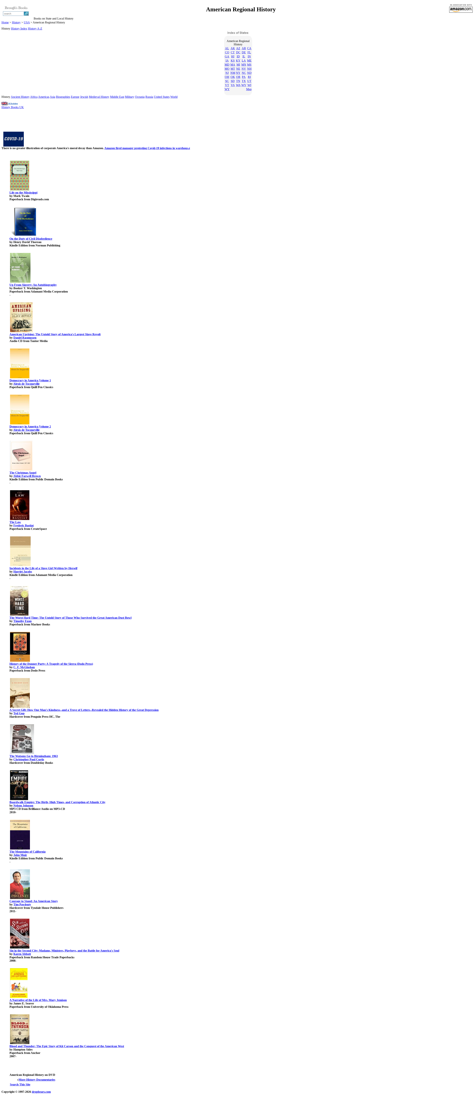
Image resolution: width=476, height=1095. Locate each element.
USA (27, 22)
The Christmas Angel (22, 472)
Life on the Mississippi (23, 192)
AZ (238, 48)
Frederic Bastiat (23, 525)
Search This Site (20, 1084)
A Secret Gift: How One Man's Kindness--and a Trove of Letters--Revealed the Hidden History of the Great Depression (84, 710)
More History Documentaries (37, 1079)
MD (227, 64)
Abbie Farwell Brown (27, 476)
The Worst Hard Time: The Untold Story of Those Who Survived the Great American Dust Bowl (70, 617)
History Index (19, 28)
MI (238, 64)
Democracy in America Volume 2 (30, 426)
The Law (15, 522)
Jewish (84, 96)
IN (249, 56)
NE (238, 68)
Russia (149, 96)
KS (233, 60)
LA (244, 60)
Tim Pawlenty (22, 904)
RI (249, 76)
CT (233, 52)
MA (232, 64)
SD (233, 81)
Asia (52, 96)
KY (238, 60)
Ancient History (20, 96)
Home (5, 22)
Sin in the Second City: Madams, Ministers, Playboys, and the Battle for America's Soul (64, 950)
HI (232, 56)
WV (243, 85)
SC (227, 81)
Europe (75, 96)
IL (243, 56)
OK (233, 76)
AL (227, 48)
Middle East (117, 96)
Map (249, 89)
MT (233, 68)
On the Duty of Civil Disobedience (30, 238)
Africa (34, 96)
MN (243, 64)
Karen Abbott (22, 954)
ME (249, 60)
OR (238, 76)
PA (244, 76)
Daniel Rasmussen (24, 337)
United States (162, 96)
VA (233, 85)
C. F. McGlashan (24, 667)
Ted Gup (19, 713)
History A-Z (35, 28)
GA (227, 56)
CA (249, 48)
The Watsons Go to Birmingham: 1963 (33, 756)
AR (244, 48)
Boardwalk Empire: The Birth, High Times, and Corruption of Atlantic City (57, 802)
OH (227, 76)
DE (244, 52)
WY (227, 89)
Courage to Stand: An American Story (33, 901)
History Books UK (12, 107)
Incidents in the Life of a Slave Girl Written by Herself (43, 568)
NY (238, 72)
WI (249, 85)
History (16, 22)
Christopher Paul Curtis (28, 759)
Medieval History (99, 96)
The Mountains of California (27, 851)
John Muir (20, 855)
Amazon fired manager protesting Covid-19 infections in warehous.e (147, 148)
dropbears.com (41, 1091)
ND (249, 72)
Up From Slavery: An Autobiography (33, 284)
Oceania (140, 96)
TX (244, 81)
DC (238, 52)
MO (227, 68)
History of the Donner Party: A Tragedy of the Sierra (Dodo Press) (51, 663)
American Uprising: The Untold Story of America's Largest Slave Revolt (55, 334)
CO (227, 52)
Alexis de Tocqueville (26, 383)
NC (244, 72)
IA (227, 60)
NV (244, 68)
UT (249, 81)
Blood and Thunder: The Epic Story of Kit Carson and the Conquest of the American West (66, 1046)
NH (249, 68)
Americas (43, 96)
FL (249, 52)
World (174, 96)
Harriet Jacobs (22, 571)
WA (238, 85)
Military (129, 96)
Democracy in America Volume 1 (30, 380)
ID (238, 56)
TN (238, 81)
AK (233, 48)
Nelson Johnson (23, 805)
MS (249, 64)
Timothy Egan (22, 621)
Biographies (63, 96)
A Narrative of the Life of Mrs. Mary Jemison (38, 1000)
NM (232, 72)
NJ (227, 72)
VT (227, 85)
